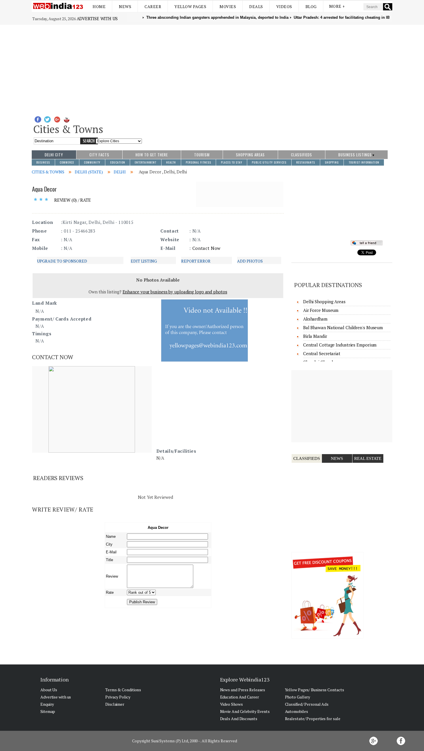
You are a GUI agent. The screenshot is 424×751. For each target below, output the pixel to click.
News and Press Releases (242, 689)
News (125, 6)
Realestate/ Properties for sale (312, 718)
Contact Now (206, 248)
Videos (284, 6)
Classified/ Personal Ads (307, 704)
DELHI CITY (54, 155)
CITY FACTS (99, 155)
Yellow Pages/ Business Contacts (314, 689)
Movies (227, 6)
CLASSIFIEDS (301, 155)
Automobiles (296, 711)
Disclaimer (114, 704)
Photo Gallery (297, 697)
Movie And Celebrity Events (245, 711)
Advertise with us (97, 18)
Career (153, 6)
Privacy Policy (117, 697)
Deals (256, 6)
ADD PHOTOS (250, 261)
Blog (311, 6)
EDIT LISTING (144, 261)
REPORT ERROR (196, 261)
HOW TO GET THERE (152, 155)
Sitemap (47, 711)
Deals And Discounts (238, 718)
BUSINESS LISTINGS (355, 155)
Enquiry (47, 704)
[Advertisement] (212, 68)
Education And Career (239, 697)
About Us (48, 689)
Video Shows (231, 704)
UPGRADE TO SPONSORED (62, 261)
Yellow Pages (190, 6)
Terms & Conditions (123, 689)
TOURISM (202, 155)
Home (99, 6)
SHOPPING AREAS (250, 155)
